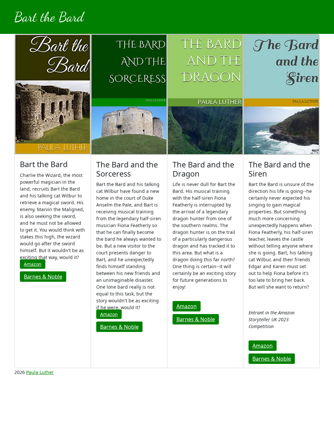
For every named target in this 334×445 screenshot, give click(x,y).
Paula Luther (40, 372)
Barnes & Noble (43, 276)
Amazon (32, 264)
